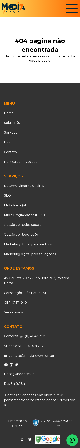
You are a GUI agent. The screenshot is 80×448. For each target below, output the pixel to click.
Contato (10, 152)
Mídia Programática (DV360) (26, 215)
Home (9, 113)
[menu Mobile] (72, 9)
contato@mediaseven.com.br (31, 356)
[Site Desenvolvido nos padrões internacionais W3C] (29, 440)
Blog (7, 142)
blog (53, 56)
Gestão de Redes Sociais (22, 225)
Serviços (10, 132)
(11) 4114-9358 (35, 336)
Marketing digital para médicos (28, 244)
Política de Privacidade (21, 162)
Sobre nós (12, 123)
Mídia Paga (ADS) (17, 205)
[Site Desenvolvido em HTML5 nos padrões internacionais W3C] (22, 440)
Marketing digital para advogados (30, 254)
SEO (7, 195)
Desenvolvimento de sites (24, 186)
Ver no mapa (14, 312)
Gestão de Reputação (21, 234)
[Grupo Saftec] (35, 423)
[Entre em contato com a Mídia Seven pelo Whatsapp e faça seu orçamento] (72, 440)
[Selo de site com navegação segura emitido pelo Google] (47, 440)
